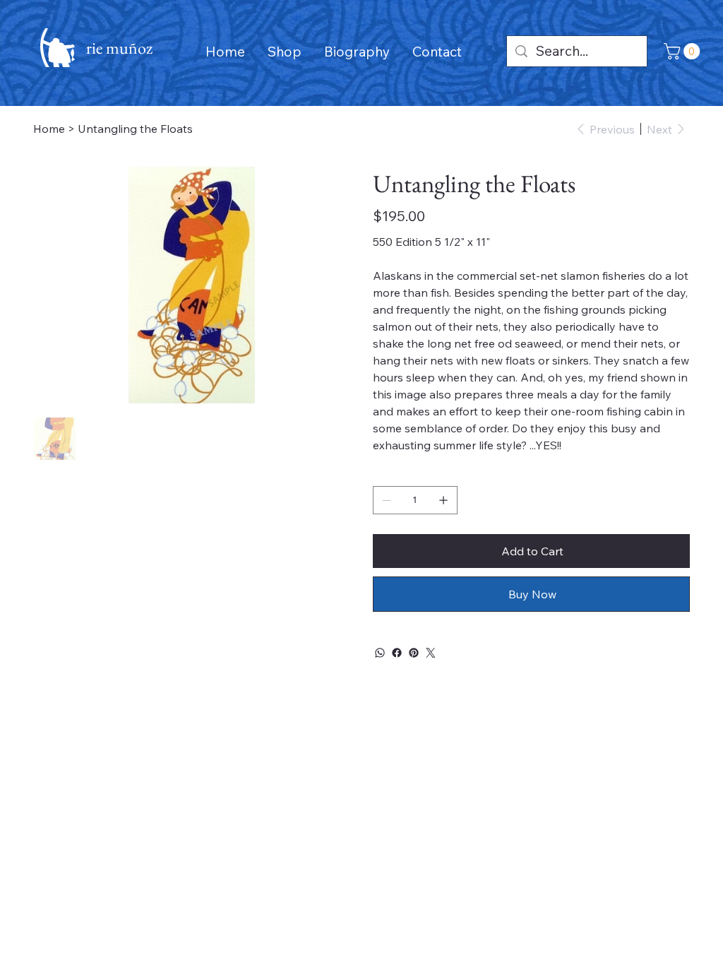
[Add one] (443, 500)
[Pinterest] (414, 653)
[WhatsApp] (380, 653)
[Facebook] (397, 653)
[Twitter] (431, 653)
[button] (684, 51)
